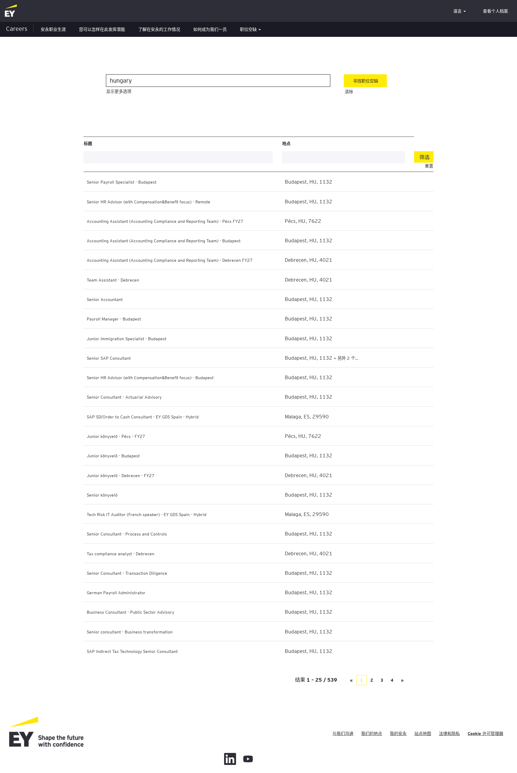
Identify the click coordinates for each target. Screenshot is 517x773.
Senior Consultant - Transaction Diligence (127, 573)
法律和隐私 (449, 733)
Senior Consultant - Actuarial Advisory (124, 397)
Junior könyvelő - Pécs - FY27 (116, 436)
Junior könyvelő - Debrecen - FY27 (120, 475)
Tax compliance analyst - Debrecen (120, 553)
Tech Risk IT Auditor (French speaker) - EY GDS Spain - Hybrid (146, 514)
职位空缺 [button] (249, 29)
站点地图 (422, 733)
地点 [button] (286, 143)
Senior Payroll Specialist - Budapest (121, 181)
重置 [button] (429, 166)
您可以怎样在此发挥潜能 (102, 29)
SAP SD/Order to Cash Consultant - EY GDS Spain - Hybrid (143, 416)
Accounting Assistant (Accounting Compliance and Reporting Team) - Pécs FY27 (165, 221)
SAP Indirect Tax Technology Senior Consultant (132, 651)
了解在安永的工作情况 (159, 29)
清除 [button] (349, 91)
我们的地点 (371, 733)
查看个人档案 (495, 11)
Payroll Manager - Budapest (114, 318)
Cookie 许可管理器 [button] (485, 733)
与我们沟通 (342, 733)
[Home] (11, 11)
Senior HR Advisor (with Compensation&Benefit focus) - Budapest (150, 377)
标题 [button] (88, 143)
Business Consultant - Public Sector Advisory (130, 612)
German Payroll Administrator (116, 592)
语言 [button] (458, 11)
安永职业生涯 (53, 29)
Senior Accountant (105, 299)
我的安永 (398, 733)
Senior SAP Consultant (109, 358)
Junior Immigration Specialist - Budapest (126, 338)
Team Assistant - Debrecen (113, 279)
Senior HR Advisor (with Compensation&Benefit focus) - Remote (148, 201)
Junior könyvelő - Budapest (113, 455)
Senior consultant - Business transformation (130, 631)
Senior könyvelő (102, 494)
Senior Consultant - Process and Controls (127, 533)
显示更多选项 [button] (118, 91)
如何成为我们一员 (210, 29)
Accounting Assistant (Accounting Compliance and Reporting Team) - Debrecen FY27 (170, 260)
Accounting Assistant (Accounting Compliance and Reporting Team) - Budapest (164, 240)
